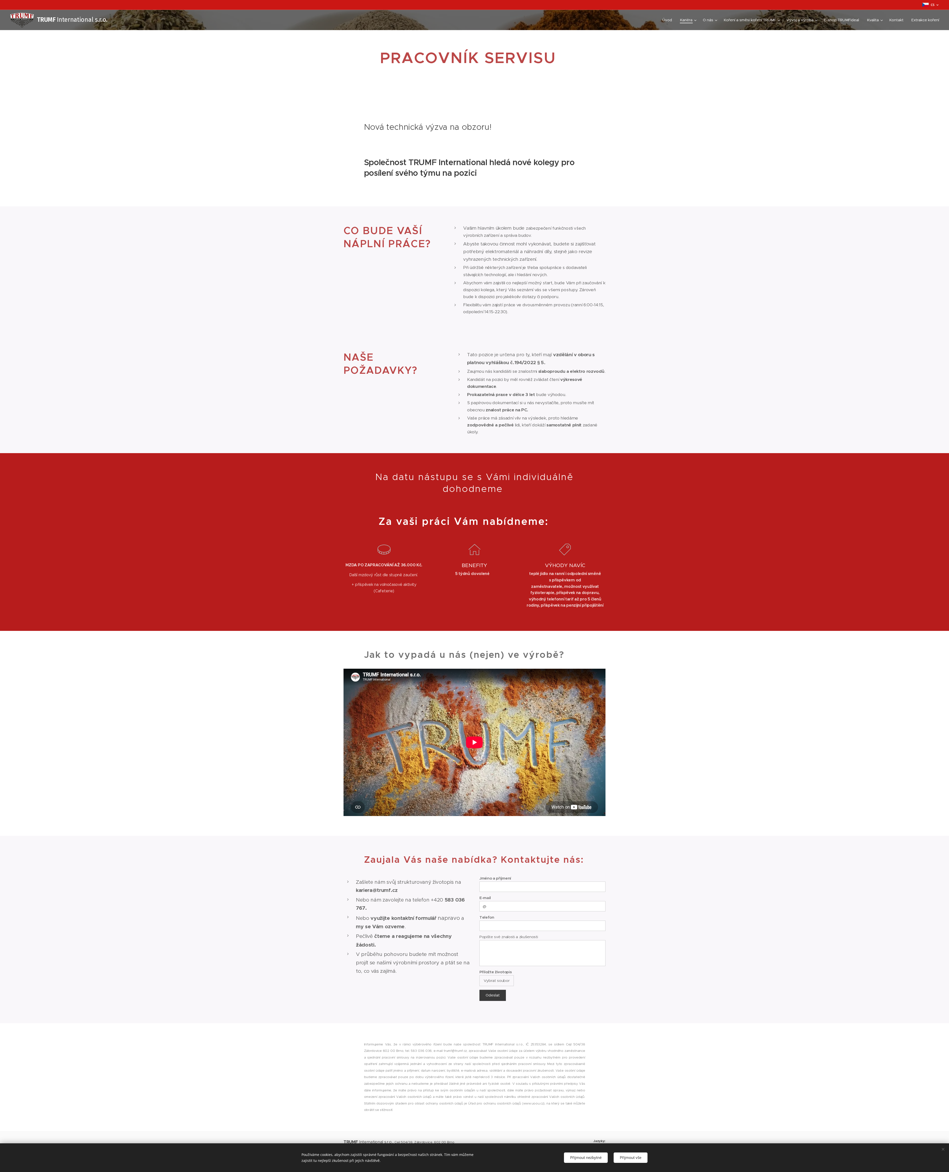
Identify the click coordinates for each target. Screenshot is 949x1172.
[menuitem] (668, 20)
